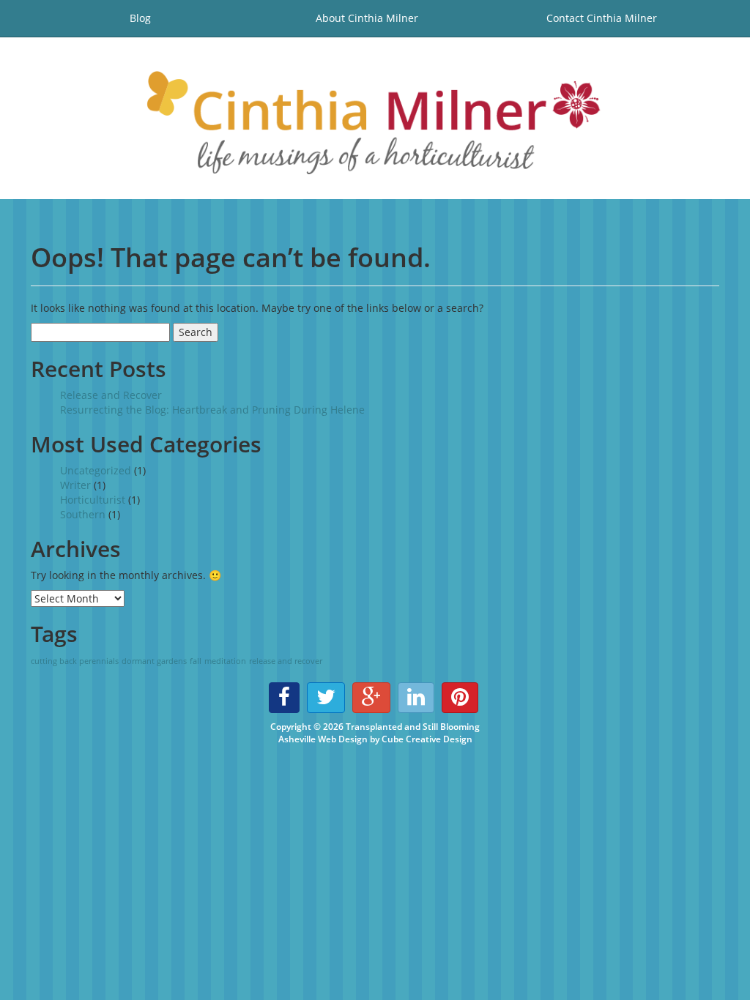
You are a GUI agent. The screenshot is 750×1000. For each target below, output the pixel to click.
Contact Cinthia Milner (601, 18)
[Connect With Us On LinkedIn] (416, 697)
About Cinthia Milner (367, 18)
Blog (140, 18)
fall (195, 661)
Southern (82, 514)
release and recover (285, 661)
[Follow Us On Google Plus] (371, 697)
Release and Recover (111, 395)
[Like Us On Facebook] (284, 697)
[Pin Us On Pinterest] (460, 697)
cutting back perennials (75, 661)
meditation (225, 661)
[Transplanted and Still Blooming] (375, 118)
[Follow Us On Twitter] (326, 697)
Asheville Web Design (323, 739)
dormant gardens (154, 661)
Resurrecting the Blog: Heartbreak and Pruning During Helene (212, 410)
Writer (75, 485)
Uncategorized (95, 470)
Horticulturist (92, 500)
